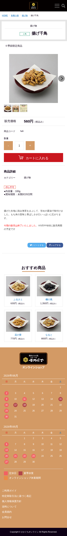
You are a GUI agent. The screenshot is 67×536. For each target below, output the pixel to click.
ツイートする (38, 245)
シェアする (56, 245)
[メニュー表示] (57, 6)
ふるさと (18, 299)
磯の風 (49, 299)
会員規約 (7, 511)
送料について (9, 506)
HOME (5, 15)
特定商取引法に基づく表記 (16, 496)
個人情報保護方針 (11, 501)
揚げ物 (25, 15)
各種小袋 (15, 15)
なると (49, 335)
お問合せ (7, 517)
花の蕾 (18, 335)
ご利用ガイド (9, 490)
